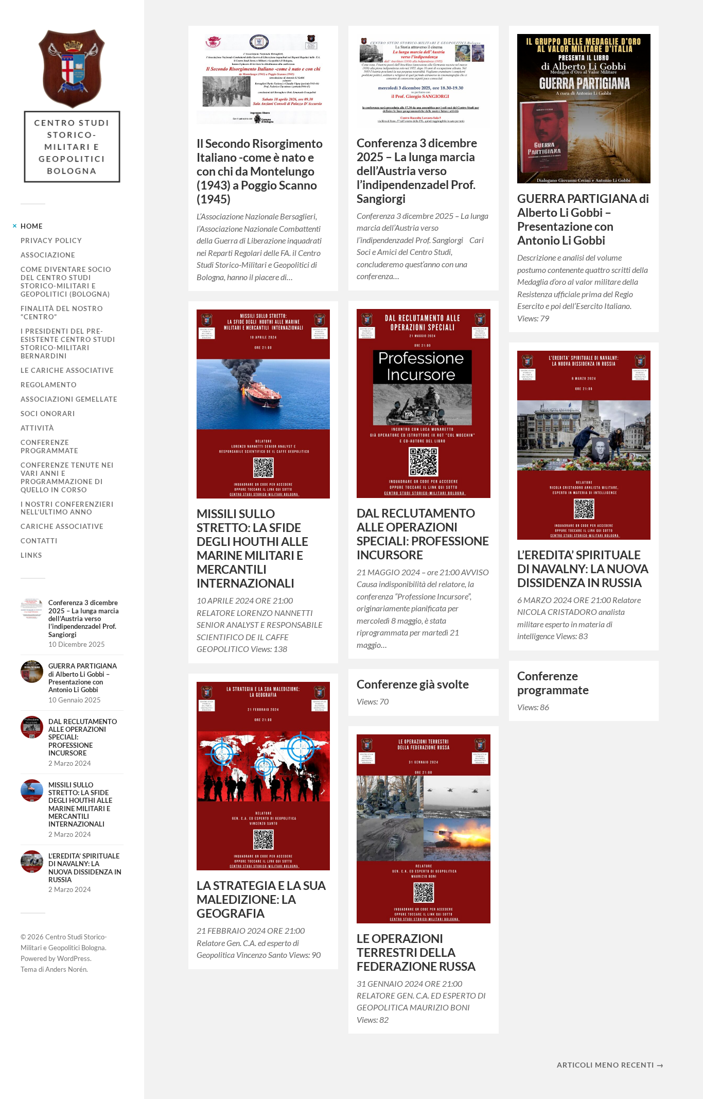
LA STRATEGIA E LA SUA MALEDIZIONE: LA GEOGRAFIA (261, 899)
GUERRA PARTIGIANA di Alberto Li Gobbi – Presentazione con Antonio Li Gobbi (583, 219)
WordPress (73, 958)
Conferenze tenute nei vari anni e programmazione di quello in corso (67, 477)
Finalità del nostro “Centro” (62, 312)
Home (32, 226)
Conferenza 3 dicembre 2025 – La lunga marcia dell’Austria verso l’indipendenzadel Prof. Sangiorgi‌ (417, 170)
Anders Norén (65, 969)
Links (31, 555)
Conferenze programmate (49, 446)
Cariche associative (62, 526)
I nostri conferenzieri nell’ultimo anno (67, 508)
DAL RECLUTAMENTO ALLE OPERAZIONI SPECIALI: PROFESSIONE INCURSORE (423, 534)
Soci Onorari (48, 413)
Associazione (48, 255)
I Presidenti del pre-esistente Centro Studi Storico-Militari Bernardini (68, 343)
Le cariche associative (67, 370)
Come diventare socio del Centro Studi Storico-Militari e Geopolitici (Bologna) (66, 281)
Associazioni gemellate (69, 399)
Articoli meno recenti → (610, 1064)
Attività (37, 428)
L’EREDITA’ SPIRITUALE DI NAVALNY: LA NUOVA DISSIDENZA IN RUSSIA (582, 569)
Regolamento (49, 385)
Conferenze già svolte (413, 684)
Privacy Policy (51, 240)
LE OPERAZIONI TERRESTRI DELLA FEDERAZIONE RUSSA (416, 952)
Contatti (39, 541)
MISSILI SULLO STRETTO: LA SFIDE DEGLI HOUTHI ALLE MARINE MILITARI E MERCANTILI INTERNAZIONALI (252, 548)
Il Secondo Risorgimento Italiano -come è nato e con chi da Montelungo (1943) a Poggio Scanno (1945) (260, 171)
